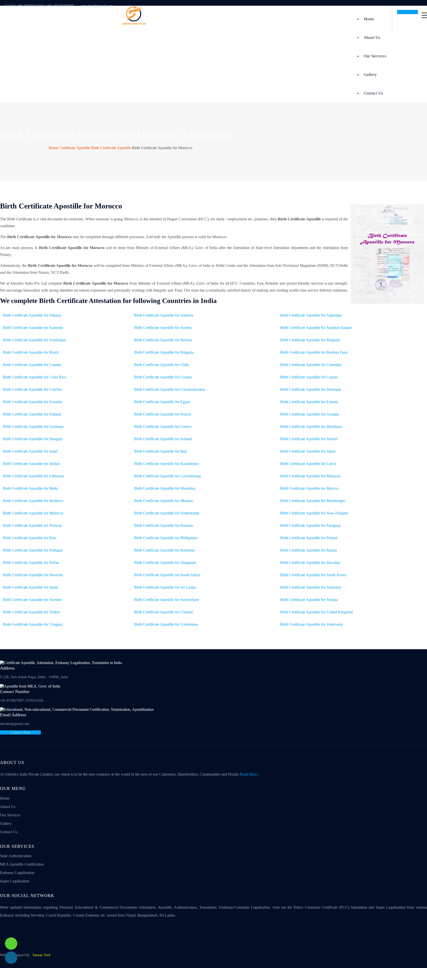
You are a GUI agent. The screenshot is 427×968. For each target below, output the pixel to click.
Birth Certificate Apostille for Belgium (310, 340)
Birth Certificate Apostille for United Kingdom (316, 612)
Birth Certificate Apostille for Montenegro (312, 501)
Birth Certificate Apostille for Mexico (309, 488)
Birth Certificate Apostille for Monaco (163, 501)
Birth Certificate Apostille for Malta (30, 488)
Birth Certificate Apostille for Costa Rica (34, 377)
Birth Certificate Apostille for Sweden (32, 600)
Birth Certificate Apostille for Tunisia (309, 600)
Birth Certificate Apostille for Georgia (309, 414)
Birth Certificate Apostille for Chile (161, 365)
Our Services (375, 56)
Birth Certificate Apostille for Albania (32, 315)
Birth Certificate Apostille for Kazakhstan (166, 463)
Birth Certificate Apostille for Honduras (311, 426)
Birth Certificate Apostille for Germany (33, 426)
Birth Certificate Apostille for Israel (30, 451)
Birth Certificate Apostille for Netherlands (166, 513)
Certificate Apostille (74, 148)
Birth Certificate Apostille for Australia (33, 327)
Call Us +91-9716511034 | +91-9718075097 (39, 6)
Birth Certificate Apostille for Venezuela (311, 624)
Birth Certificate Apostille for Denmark (310, 389)
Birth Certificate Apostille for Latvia (308, 463)
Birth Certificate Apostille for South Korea (313, 575)
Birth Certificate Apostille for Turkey (31, 612)
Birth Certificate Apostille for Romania (164, 550)
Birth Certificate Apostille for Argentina (311, 315)
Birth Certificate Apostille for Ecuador (32, 402)
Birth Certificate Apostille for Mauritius (164, 488)
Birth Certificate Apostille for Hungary (33, 439)
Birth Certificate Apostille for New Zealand (314, 513)
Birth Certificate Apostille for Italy (160, 451)
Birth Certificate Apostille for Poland (308, 538)
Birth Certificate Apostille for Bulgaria (164, 352)
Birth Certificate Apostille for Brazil (31, 352)
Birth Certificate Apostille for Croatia (163, 377)
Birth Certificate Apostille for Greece (163, 426)
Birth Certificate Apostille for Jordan (31, 463)
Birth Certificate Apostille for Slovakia (310, 562)
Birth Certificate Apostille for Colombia (311, 365)
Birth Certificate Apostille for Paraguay (310, 525)
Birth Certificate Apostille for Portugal (32, 550)
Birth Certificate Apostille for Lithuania (33, 476)
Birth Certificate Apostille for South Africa (167, 575)
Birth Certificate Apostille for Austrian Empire (316, 327)
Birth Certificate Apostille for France (162, 414)
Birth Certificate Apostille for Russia (308, 550)
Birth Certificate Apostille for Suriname (310, 587)
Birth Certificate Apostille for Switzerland (166, 600)
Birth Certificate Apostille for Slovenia (33, 575)
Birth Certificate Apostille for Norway (32, 525)
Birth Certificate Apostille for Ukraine (163, 612)
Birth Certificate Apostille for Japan (307, 451)
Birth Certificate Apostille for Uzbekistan (166, 624)
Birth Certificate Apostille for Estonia (309, 402)
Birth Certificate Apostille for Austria (163, 327)
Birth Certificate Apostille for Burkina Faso (313, 352)
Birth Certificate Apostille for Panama (163, 525)
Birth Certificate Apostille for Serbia (31, 562)
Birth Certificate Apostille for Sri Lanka (165, 587)
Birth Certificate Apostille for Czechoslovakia (169, 389)
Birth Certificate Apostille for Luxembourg (167, 476)
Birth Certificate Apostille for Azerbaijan (34, 340)
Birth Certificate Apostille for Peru (29, 538)
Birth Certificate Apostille (111, 148)
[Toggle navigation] (424, 15)
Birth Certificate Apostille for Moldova (33, 501)
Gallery (370, 74)
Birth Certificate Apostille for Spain (30, 587)
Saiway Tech (41, 955)
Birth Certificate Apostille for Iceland (163, 439)
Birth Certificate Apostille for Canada (32, 365)
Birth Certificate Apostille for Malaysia (310, 476)
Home (369, 19)
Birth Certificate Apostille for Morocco (33, 513)
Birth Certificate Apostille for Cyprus (309, 377)
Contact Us (373, 93)
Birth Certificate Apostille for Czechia (32, 389)
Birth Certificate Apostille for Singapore (165, 562)
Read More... (250, 774)
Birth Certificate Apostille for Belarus (163, 340)
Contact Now (20, 732)
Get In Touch (407, 12)
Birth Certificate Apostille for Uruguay (33, 624)
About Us (372, 37)
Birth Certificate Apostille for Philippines (166, 538)
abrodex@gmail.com (97, 6)
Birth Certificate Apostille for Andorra (163, 315)
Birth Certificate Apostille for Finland (32, 414)
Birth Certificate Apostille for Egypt (162, 402)
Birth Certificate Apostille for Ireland (308, 439)
